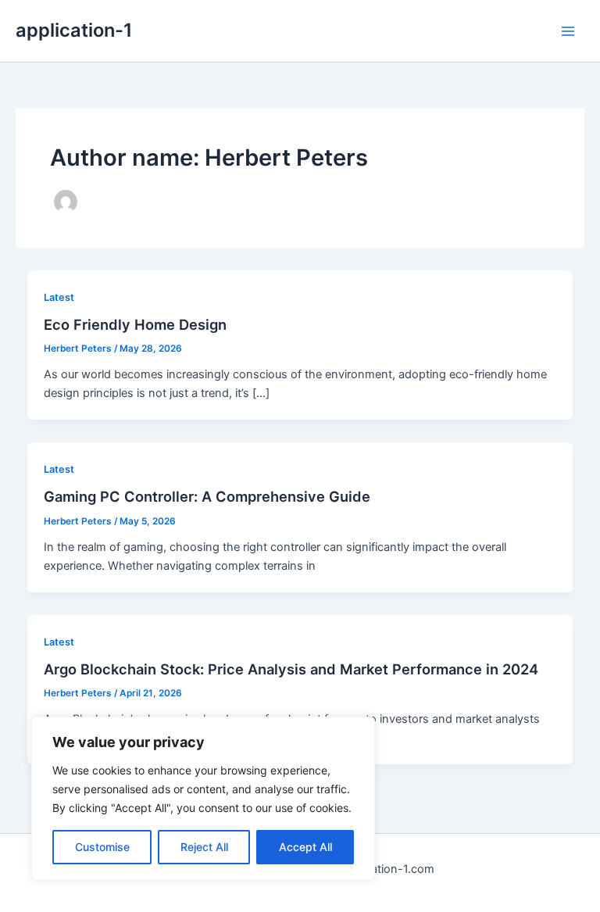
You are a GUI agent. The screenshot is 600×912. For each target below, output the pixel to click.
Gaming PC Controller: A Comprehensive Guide (207, 496)
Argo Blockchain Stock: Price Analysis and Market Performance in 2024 (291, 669)
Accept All (305, 846)
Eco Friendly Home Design (135, 324)
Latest (59, 297)
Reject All (204, 846)
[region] (203, 799)
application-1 (74, 30)
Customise (102, 846)
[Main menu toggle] (568, 31)
